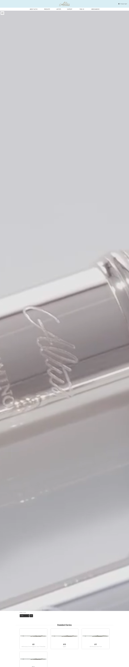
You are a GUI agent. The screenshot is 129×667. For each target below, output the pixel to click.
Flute (25, 612)
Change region (123, 3)
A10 (64, 636)
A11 (96, 636)
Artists (59, 9)
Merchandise (95, 9)
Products (47, 9)
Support (69, 9)
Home (21, 612)
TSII (33, 659)
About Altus (33, 9)
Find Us (82, 9)
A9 (33, 636)
